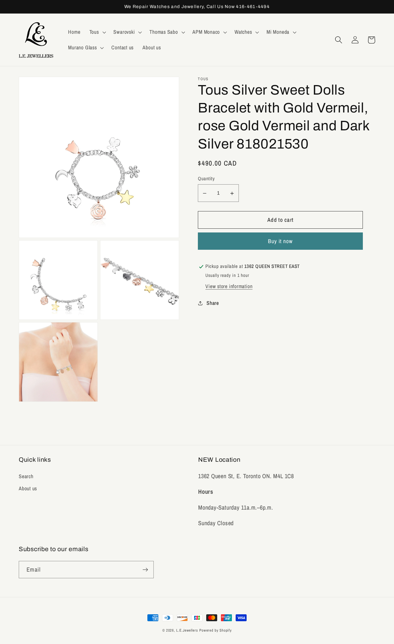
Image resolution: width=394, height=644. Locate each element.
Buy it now (280, 241)
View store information (228, 286)
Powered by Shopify (215, 630)
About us (28, 488)
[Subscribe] (145, 570)
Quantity (206, 179)
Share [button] (213, 303)
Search (26, 476)
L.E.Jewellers (187, 630)
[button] (97, 32)
